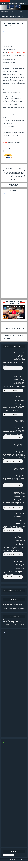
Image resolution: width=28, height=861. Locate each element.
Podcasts (14, 11)
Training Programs (12, 3)
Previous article (14, 184)
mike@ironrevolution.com (18, 133)
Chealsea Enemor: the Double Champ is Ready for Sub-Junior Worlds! (19, 422)
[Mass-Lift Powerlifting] (14, 9)
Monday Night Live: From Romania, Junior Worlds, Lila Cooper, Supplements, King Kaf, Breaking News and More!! (19, 399)
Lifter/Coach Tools (16, 1)
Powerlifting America (16, 620)
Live (2, 13)
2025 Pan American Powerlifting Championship (12, 16)
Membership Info (23, 3)
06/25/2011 (6, 27)
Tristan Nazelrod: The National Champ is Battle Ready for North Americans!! (19, 492)
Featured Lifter (5, 1)
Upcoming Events (5, 11)
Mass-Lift (12, 27)
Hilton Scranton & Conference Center (16, 52)
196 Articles (19, 168)
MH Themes (23, 859)
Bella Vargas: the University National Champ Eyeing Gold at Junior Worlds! (19, 375)
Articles (3, 3)
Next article (14, 185)
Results (22, 11)
